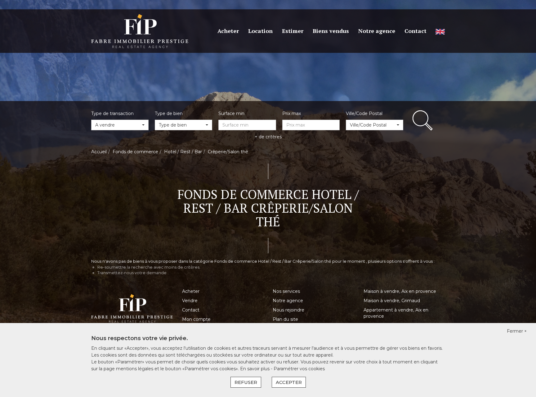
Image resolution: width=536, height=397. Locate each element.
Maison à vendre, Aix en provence (400, 291)
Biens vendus (331, 31)
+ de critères (268, 137)
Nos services (286, 291)
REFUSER (245, 382)
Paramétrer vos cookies (299, 369)
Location (260, 31)
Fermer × (517, 331)
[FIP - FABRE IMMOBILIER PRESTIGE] (139, 31)
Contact (415, 31)
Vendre (190, 300)
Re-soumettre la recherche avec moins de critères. (148, 267)
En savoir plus (255, 369)
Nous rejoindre (288, 310)
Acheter (228, 31)
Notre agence (376, 31)
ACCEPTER (289, 382)
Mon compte (196, 319)
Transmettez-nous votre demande (132, 272)
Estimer (292, 31)
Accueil (99, 152)
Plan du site (285, 319)
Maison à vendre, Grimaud (392, 300)
